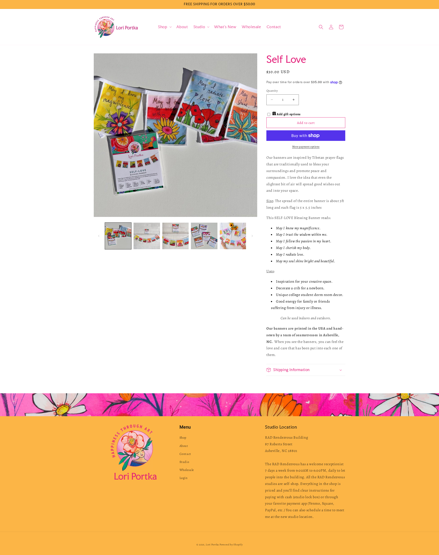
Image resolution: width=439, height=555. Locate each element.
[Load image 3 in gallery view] (175, 236)
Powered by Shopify (231, 544)
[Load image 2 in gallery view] (147, 236)
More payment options (306, 146)
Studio (184, 462)
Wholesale (186, 470)
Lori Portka (212, 544)
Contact (185, 454)
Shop (182, 437)
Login (183, 478)
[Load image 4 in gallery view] (204, 236)
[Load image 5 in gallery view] (233, 236)
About (183, 446)
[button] (164, 27)
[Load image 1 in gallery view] (118, 236)
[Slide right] (252, 236)
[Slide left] (99, 236)
